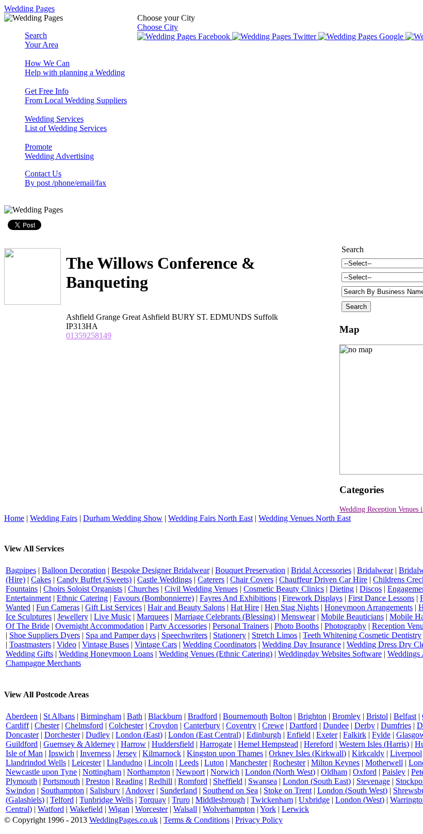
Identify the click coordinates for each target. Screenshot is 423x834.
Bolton (281, 716)
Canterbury (202, 725)
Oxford (365, 771)
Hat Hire (245, 607)
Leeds (189, 762)
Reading (129, 781)
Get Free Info (76, 96)
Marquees (153, 616)
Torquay (152, 799)
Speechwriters (184, 635)
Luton (214, 762)
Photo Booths (296, 626)
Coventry (241, 725)
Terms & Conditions (197, 819)
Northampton (148, 771)
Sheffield (227, 781)
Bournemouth (245, 716)
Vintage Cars (156, 644)
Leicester (86, 762)
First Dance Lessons (381, 598)
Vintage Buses (105, 644)
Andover (139, 790)
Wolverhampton (229, 809)
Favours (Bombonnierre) (153, 598)
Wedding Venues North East (304, 518)
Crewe (273, 725)
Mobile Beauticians (352, 616)
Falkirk (354, 734)
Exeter (326, 734)
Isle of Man (24, 753)
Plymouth (21, 781)
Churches (143, 588)
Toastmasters (30, 644)
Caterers (211, 579)
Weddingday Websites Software (330, 653)
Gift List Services (113, 607)
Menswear (298, 616)
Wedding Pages (29, 8)
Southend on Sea (230, 790)
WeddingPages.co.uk (123, 819)
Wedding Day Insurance (301, 644)
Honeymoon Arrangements (368, 607)
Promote (59, 151)
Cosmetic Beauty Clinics (283, 588)
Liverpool (406, 753)
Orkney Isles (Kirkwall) (307, 753)
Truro (181, 799)
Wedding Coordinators (219, 644)
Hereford (318, 744)
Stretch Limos (274, 635)
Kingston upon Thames (225, 753)
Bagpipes (21, 570)
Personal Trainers (241, 626)
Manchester (248, 762)
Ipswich (61, 753)
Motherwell (384, 762)
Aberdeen (22, 716)
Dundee (336, 725)
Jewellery (72, 616)
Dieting (342, 588)
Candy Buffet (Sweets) (94, 579)
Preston (98, 781)
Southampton (62, 790)
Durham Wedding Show (122, 518)
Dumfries (396, 725)
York (268, 809)
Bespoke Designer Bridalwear (160, 570)
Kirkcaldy (368, 753)
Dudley (98, 734)
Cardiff (17, 725)
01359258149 (88, 335)
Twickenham (272, 799)
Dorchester (62, 734)
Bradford (202, 716)
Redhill (160, 781)
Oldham (334, 771)
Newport (190, 771)
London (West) (359, 799)
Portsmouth (61, 781)
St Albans (59, 716)
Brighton (312, 716)
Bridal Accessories (321, 570)
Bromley (346, 716)
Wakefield (86, 809)
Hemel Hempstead (268, 744)
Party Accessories (178, 626)
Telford (62, 799)
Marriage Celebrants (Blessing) (224, 616)
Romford (192, 781)
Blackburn (165, 716)
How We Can (75, 68)
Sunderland (178, 790)
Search (41, 40)
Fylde (381, 734)
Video (66, 644)
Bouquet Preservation (250, 570)
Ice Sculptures (29, 616)
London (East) (139, 734)
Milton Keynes (335, 762)
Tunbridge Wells (106, 799)
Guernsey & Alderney (79, 744)
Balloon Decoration (74, 570)
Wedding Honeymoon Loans (106, 653)
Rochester (289, 762)
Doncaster (22, 734)
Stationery (229, 635)
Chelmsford (84, 725)
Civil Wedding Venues (201, 588)
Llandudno (124, 762)
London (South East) (317, 781)
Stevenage (373, 781)
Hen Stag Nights (292, 607)
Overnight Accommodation (99, 626)
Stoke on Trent (288, 790)
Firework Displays (312, 598)
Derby (364, 725)
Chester (47, 725)
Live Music (112, 616)
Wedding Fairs (53, 518)
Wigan (118, 809)
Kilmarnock (161, 753)
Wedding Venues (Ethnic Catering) (215, 653)
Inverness (95, 753)
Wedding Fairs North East (210, 518)
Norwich (224, 771)
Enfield (299, 734)
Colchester (126, 725)
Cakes (41, 579)
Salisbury (105, 790)
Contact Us (65, 178)
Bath (134, 716)
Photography (345, 626)
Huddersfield (173, 744)
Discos (371, 588)
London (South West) (352, 790)
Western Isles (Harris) (374, 744)
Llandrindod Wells (36, 762)
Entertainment (28, 598)
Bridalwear (375, 570)
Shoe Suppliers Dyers (44, 635)
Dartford (303, 725)
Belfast (405, 716)
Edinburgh (264, 734)
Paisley (393, 771)
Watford (51, 809)
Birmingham (100, 716)
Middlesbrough (220, 799)
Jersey (127, 753)
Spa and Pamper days (121, 635)
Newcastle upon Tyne (41, 771)
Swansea (262, 781)
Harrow (133, 744)
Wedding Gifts (29, 653)
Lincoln (160, 762)
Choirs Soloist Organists (82, 588)
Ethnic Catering (82, 598)
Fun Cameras (57, 607)
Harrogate (216, 744)
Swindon (20, 790)
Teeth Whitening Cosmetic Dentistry (362, 635)
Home (14, 518)
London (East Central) (204, 734)
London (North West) (280, 771)
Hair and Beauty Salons (186, 607)
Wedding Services (66, 124)
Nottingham (102, 771)
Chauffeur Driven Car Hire (323, 579)
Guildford (22, 744)
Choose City (157, 27)
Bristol (377, 716)
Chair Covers (251, 579)
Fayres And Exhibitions (238, 598)
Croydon (163, 725)
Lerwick (295, 809)
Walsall (185, 809)
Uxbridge (314, 799)
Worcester (151, 809)
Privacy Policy (259, 819)
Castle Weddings (164, 579)
